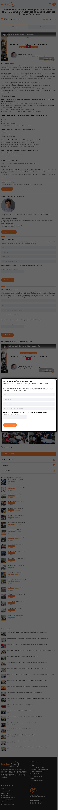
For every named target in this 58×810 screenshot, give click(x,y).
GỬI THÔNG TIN (10, 425)
